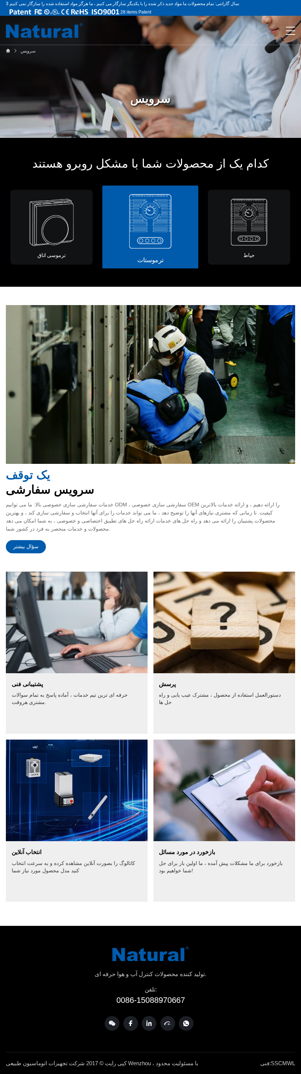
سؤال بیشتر (26, 546)
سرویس (28, 51)
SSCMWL (283, 1063)
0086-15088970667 (150, 1000)
